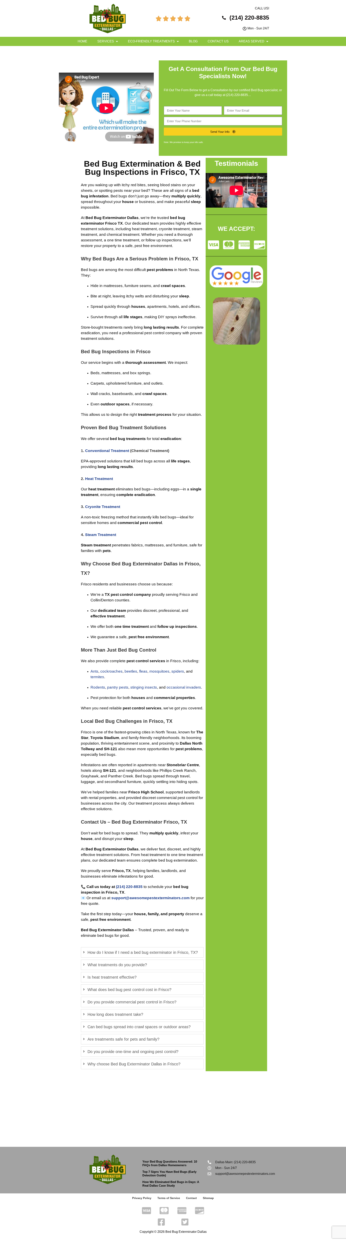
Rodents (98, 687)
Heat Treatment (99, 479)
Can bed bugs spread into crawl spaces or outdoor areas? (139, 1027)
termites (97, 677)
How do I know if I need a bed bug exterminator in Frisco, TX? (143, 952)
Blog (193, 41)
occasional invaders (184, 687)
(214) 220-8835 (237, 95)
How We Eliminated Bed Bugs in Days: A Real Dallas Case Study (170, 1183)
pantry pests (117, 687)
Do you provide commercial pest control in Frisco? (132, 1002)
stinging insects (143, 687)
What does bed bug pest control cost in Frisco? (129, 989)
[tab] (142, 952)
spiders (177, 671)
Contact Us (218, 41)
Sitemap (208, 1198)
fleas (143, 671)
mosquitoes (159, 671)
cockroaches (111, 671)
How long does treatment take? (115, 1014)
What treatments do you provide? (117, 965)
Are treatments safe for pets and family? (123, 1039)
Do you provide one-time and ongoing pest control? (133, 1051)
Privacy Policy (141, 1198)
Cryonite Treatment (102, 507)
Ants (94, 671)
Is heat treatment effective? (112, 977)
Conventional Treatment (107, 451)
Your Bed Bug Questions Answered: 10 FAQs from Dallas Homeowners (169, 1163)
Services (105, 41)
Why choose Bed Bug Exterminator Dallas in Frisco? (134, 1064)
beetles (131, 671)
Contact (191, 1198)
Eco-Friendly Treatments (151, 41)
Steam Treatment (100, 535)
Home (82, 41)
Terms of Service (168, 1198)
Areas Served (251, 41)
